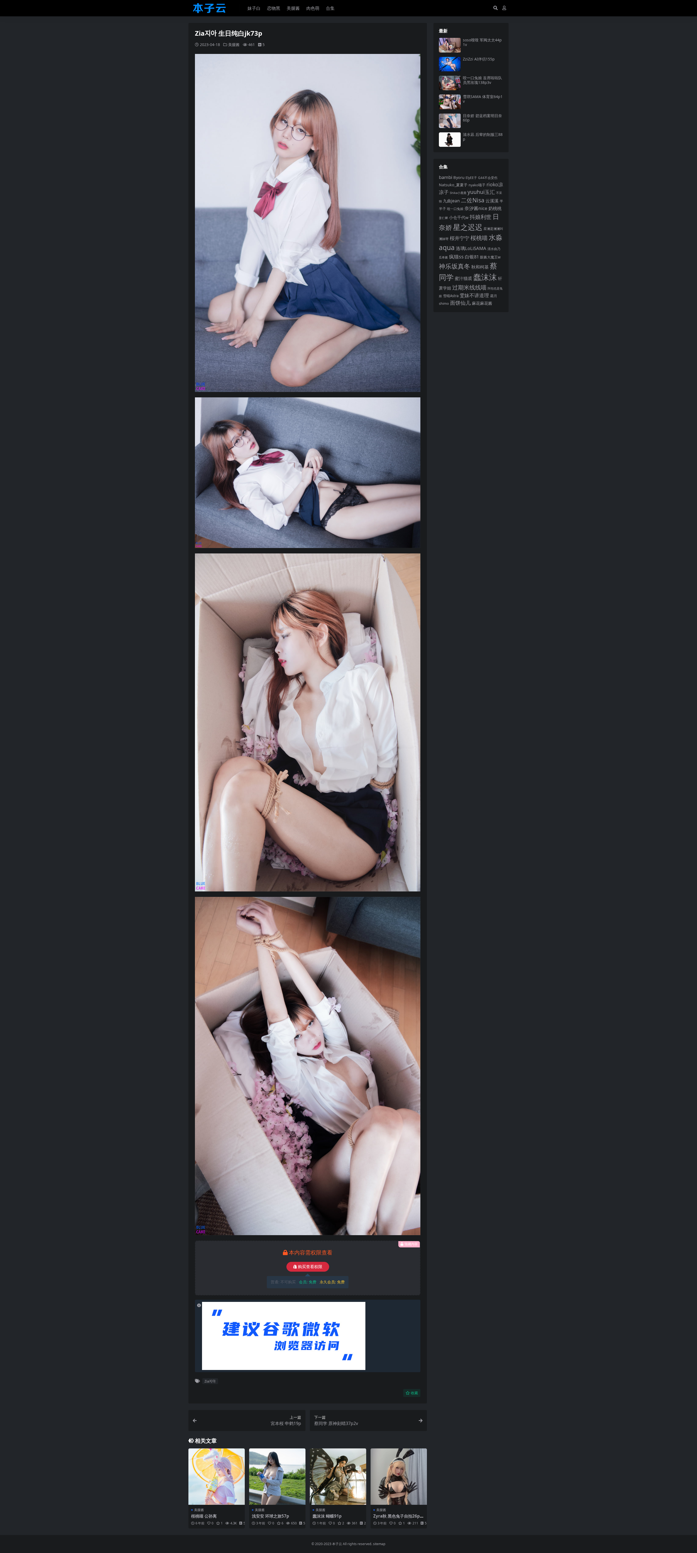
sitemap (379, 1544)
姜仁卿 (443, 218)
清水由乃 (493, 248)
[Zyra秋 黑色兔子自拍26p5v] (399, 1476)
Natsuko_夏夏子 (453, 184)
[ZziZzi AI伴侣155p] (450, 64)
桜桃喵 (479, 238)
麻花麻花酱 (482, 303)
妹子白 (254, 8)
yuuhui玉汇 (481, 192)
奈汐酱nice (475, 208)
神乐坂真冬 (454, 266)
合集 (330, 8)
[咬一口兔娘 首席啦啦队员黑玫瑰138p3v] (450, 83)
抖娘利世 (480, 217)
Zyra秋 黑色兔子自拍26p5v (397, 1518)
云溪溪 (492, 201)
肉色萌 (312, 8)
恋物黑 (273, 8)
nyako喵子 (477, 184)
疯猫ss (456, 256)
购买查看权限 (310, 1267)
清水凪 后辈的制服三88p (483, 137)
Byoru (458, 177)
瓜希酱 (443, 257)
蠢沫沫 (485, 277)
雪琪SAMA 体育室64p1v (483, 99)
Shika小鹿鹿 (458, 193)
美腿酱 (293, 8)
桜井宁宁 (459, 238)
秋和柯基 (480, 267)
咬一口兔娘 (455, 208)
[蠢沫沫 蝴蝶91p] (338, 1476)
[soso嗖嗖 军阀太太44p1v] (450, 45)
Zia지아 (210, 1381)
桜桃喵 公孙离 (204, 1516)
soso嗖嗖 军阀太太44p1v (482, 42)
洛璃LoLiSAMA (471, 248)
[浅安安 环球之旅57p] (277, 1476)
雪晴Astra (450, 295)
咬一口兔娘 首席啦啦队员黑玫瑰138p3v (482, 80)
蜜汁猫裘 (463, 278)
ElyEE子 (471, 177)
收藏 (414, 1393)
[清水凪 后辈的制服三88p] (450, 139)
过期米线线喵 (469, 287)
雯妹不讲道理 (474, 295)
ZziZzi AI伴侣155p (479, 59)
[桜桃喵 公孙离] (216, 1476)
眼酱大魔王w (490, 257)
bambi (445, 177)
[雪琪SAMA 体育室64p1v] (450, 102)
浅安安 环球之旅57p (270, 1516)
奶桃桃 (495, 208)
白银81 (472, 257)
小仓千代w (459, 217)
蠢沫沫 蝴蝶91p (327, 1516)
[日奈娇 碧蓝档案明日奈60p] (450, 121)
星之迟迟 (467, 227)
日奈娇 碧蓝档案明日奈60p (482, 118)
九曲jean (451, 201)
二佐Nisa (472, 200)
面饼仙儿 (460, 302)
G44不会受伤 (487, 177)
